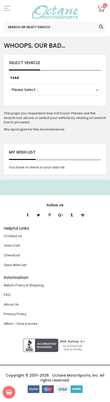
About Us (11, 304)
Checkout (12, 255)
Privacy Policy (15, 313)
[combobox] (55, 27)
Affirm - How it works (21, 323)
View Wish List (15, 265)
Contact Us (13, 236)
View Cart (12, 245)
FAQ (7, 294)
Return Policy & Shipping (24, 285)
